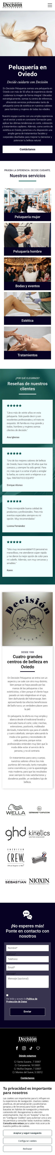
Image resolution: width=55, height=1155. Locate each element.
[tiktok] (31, 1048)
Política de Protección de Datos (21, 1000)
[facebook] (17, 1048)
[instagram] (24, 1048)
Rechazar (27, 1148)
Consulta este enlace (13, 1123)
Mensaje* (11, 973)
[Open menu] (50, 5)
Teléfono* (11, 954)
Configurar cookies (27, 1140)
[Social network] (38, 1048)
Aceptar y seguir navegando (27, 1133)
